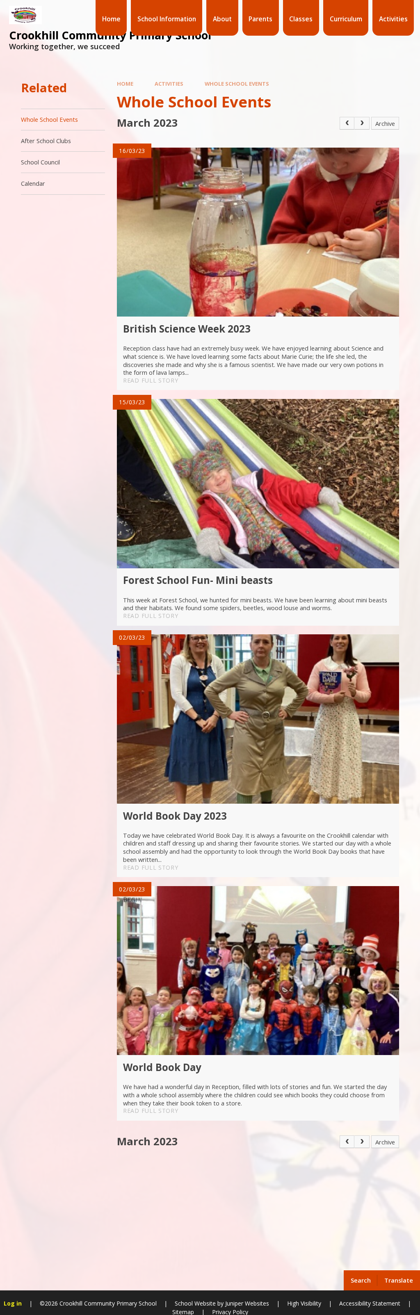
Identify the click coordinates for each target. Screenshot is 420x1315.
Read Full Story (150, 380)
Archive (385, 123)
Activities (169, 83)
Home (125, 83)
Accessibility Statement (369, 1303)
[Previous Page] (347, 123)
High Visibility (304, 1303)
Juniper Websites (246, 1303)
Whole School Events (237, 83)
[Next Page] (362, 123)
